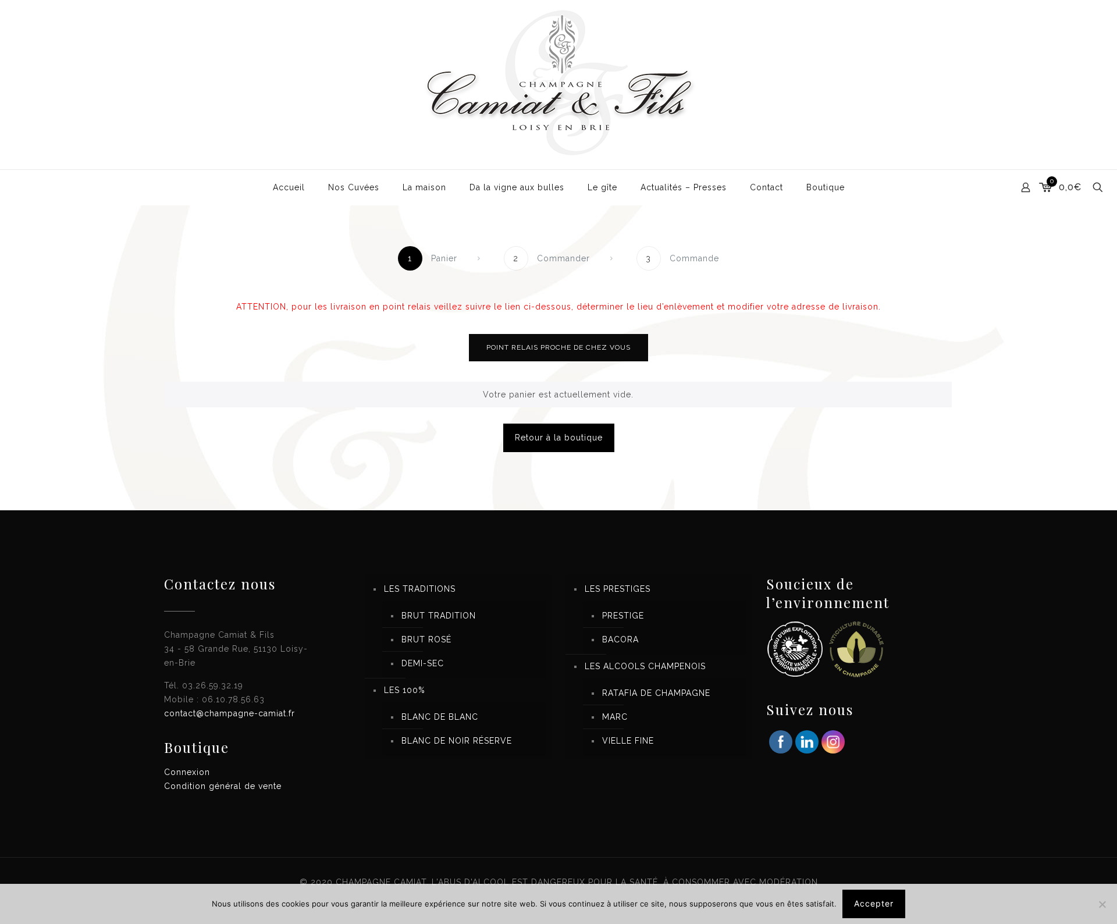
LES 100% (404, 690)
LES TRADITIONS (420, 589)
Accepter (874, 903)
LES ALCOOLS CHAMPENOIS (645, 666)
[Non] (1102, 904)
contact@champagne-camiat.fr (229, 713)
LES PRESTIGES (617, 589)
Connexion (187, 772)
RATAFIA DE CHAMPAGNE (656, 693)
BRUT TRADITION (438, 615)
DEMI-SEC (422, 663)
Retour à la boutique (559, 437)
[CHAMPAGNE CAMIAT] (558, 84)
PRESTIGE (623, 615)
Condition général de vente (223, 786)
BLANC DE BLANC (439, 717)
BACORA (620, 639)
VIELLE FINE (628, 740)
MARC (615, 717)
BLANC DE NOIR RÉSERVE (456, 740)
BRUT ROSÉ (426, 639)
